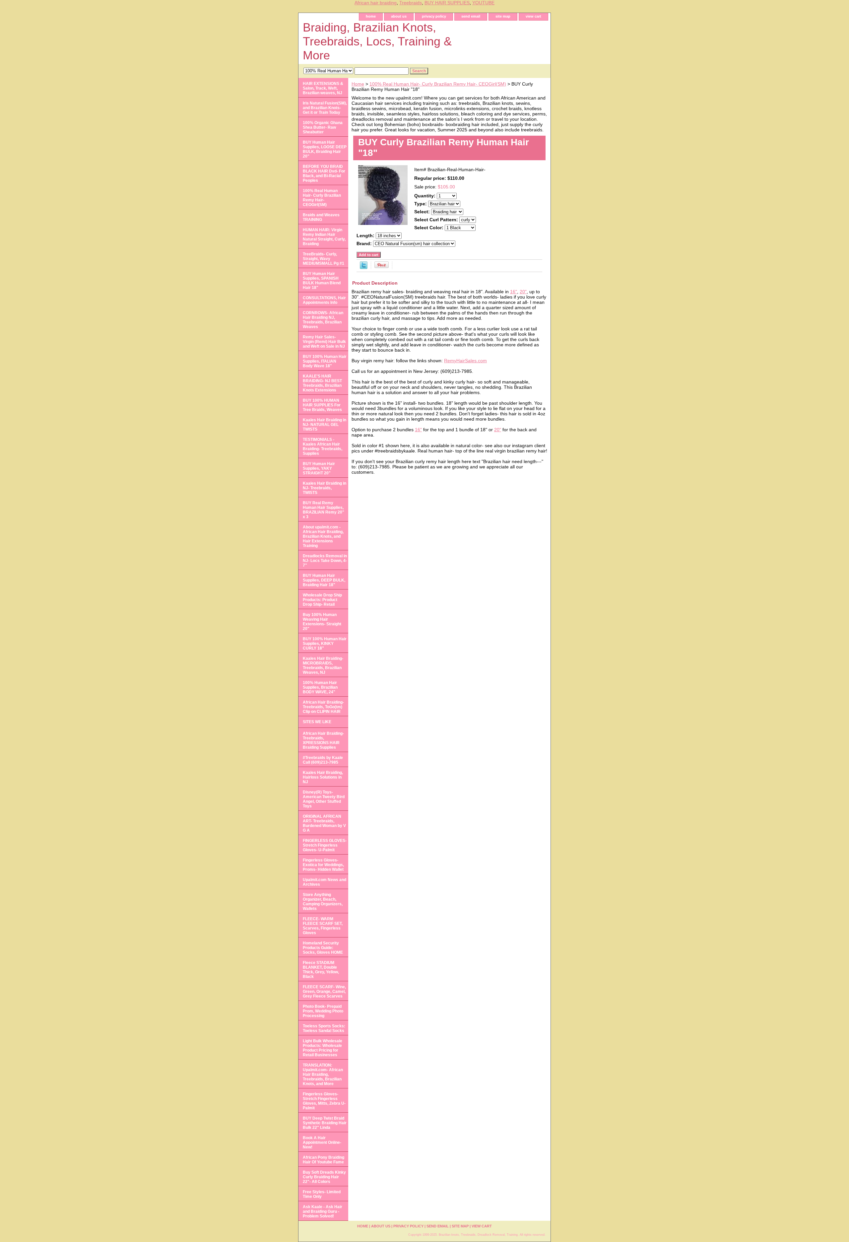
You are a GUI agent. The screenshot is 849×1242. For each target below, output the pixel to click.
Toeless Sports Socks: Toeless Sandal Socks (324, 1028)
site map (502, 16)
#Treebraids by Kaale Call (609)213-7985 (323, 760)
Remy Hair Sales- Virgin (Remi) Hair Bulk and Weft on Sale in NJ (324, 342)
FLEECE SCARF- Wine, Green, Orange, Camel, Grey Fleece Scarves (324, 992)
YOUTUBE (483, 2)
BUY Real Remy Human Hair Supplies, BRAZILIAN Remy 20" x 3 (323, 510)
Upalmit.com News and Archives (324, 882)
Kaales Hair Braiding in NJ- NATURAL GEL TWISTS (324, 425)
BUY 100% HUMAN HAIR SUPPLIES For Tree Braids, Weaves (322, 405)
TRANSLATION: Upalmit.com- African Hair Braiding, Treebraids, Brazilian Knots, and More (323, 1074)
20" (523, 291)
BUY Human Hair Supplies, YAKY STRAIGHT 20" (319, 468)
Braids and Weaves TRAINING (321, 217)
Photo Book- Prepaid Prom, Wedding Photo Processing (323, 1011)
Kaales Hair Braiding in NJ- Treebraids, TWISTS (324, 488)
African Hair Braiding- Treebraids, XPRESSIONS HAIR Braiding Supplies (323, 740)
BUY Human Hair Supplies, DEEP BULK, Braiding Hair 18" (324, 580)
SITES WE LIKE (317, 722)
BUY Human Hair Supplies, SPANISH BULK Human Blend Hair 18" (322, 280)
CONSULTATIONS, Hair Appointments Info (324, 300)
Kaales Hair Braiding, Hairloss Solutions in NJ (323, 777)
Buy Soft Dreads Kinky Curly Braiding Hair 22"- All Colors (324, 1177)
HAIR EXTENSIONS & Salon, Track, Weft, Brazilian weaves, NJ (323, 88)
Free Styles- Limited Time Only (322, 1194)
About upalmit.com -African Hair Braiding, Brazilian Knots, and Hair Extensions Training (323, 536)
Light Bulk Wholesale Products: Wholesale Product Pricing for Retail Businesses (322, 1048)
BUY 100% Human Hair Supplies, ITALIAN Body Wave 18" (325, 361)
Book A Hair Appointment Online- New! (322, 1142)
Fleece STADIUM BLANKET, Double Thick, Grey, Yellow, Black (321, 969)
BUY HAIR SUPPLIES (447, 2)
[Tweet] (363, 267)
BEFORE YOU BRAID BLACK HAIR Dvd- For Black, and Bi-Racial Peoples (324, 173)
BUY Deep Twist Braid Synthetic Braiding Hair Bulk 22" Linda (325, 1123)
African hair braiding (376, 2)
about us (399, 16)
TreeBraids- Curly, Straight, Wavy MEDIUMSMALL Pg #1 (323, 259)
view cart (533, 16)
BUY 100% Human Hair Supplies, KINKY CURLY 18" (325, 644)
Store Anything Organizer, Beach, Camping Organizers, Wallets (323, 901)
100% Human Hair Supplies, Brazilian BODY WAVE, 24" (320, 687)
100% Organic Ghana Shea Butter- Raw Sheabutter (323, 127)
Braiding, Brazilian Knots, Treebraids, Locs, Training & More (377, 41)
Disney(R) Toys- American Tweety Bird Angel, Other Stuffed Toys (324, 799)
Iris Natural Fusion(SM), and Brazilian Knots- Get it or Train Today (325, 108)
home (371, 16)
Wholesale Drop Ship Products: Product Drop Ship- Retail (322, 600)
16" (513, 291)
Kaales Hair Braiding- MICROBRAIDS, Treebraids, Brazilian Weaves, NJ (323, 665)
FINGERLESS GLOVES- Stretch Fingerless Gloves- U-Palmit (325, 845)
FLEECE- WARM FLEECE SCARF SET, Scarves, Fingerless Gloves (323, 926)
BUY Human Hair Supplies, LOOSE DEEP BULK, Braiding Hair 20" (325, 149)
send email (470, 16)
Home (358, 84)
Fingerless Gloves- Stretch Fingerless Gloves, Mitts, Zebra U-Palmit (324, 1101)
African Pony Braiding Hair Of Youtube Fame (323, 1159)
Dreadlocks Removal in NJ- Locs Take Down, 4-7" (325, 561)
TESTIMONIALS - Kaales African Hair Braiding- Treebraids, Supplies (322, 446)
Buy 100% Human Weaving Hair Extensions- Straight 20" (322, 621)
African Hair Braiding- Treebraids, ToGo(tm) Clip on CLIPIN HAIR (323, 707)
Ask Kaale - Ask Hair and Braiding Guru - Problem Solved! (322, 1211)
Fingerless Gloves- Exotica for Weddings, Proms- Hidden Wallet (323, 865)
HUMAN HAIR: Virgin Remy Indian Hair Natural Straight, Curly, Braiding (324, 237)
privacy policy (434, 16)
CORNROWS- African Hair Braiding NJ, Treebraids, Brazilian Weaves (323, 319)
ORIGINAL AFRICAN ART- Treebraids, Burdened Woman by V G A (324, 823)
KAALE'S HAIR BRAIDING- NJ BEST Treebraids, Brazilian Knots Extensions (322, 383)
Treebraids (410, 2)
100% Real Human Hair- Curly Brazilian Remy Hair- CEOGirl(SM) (437, 84)
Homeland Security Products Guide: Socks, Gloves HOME (323, 948)
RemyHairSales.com (465, 360)
